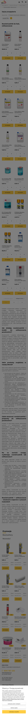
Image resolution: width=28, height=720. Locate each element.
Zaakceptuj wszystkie (14, 711)
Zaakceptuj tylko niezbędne (14, 703)
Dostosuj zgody (14, 707)
